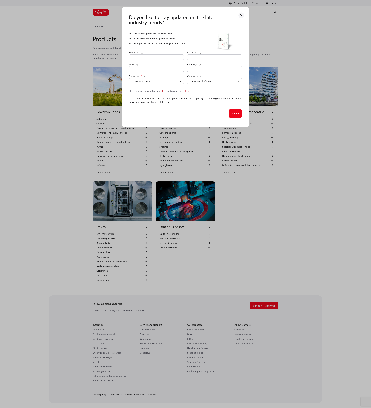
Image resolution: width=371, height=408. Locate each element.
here (164, 90)
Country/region (195, 76)
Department (135, 76)
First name (134, 52)
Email (132, 64)
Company (192, 64)
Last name (193, 52)
